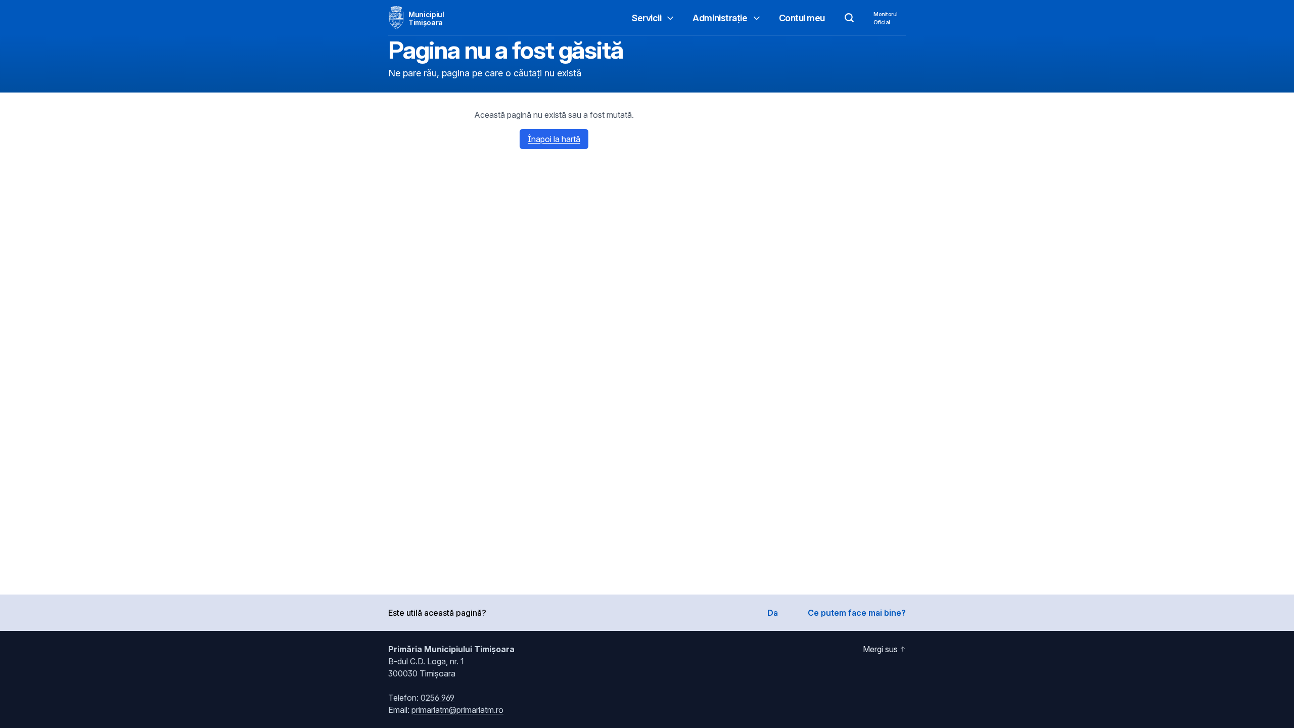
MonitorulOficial (885, 18)
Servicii (646, 18)
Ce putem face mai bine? (857, 613)
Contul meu (802, 18)
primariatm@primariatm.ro (457, 710)
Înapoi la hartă (554, 139)
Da (772, 613)
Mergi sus (880, 649)
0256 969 (437, 698)
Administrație (719, 18)
